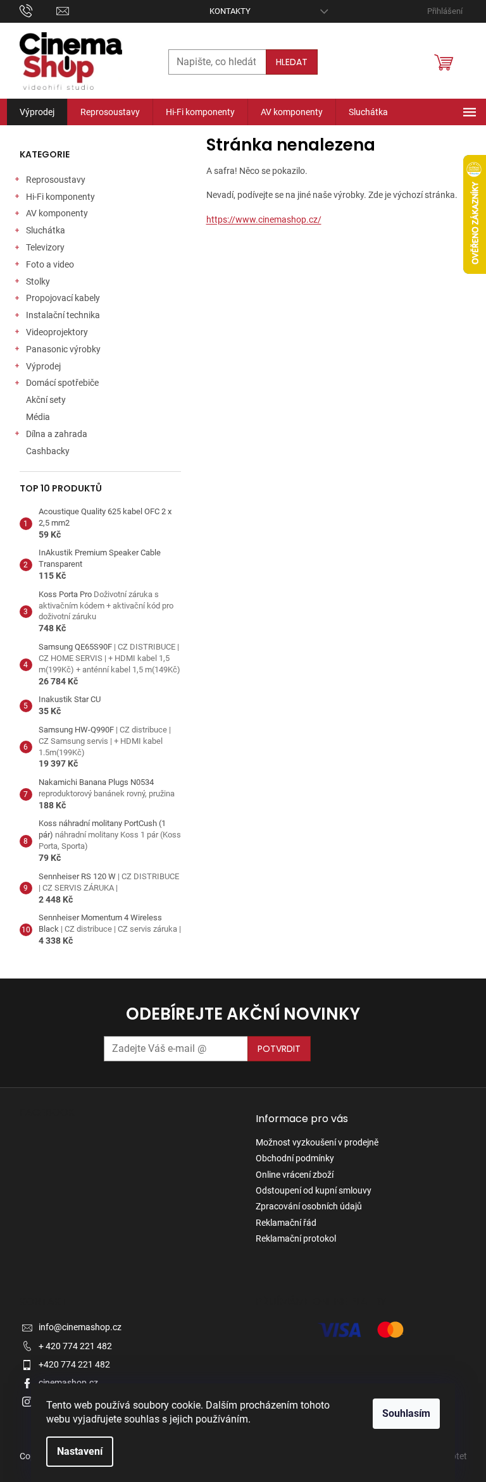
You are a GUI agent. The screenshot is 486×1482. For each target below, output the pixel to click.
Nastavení (80, 1451)
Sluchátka (45, 230)
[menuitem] (37, 112)
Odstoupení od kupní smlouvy (313, 1190)
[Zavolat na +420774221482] (38, 10)
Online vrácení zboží (294, 1175)
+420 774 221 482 (74, 1364)
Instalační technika (63, 315)
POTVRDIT (279, 1048)
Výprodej (43, 366)
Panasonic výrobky (63, 349)
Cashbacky (48, 451)
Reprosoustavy (55, 180)
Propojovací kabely (63, 298)
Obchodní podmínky (295, 1158)
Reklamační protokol (296, 1238)
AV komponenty (57, 213)
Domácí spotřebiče (62, 383)
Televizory (45, 247)
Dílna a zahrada (56, 434)
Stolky (38, 281)
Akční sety (46, 400)
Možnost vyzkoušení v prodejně (317, 1142)
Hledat (292, 62)
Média (38, 417)
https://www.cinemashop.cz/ (263, 219)
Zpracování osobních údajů (309, 1206)
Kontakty (230, 11)
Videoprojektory (57, 332)
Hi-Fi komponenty (60, 197)
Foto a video (50, 264)
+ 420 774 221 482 (75, 1346)
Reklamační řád (286, 1223)
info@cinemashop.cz (80, 1327)
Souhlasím (406, 1413)
